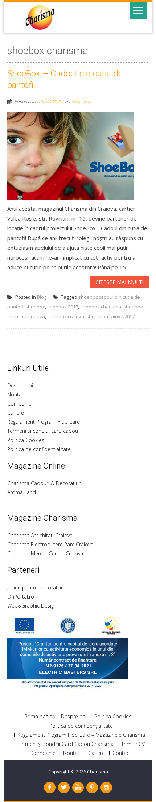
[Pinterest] (92, 787)
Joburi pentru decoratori (35, 587)
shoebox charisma (100, 306)
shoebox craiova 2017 (110, 316)
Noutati (16, 394)
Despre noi (20, 385)
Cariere (15, 412)
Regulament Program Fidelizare (43, 421)
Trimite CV (133, 744)
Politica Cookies (25, 440)
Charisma (97, 771)
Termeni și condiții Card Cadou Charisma (66, 744)
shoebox (35, 306)
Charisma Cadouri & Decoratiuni (45, 483)
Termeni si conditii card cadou (42, 430)
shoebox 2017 (62, 306)
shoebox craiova (65, 316)
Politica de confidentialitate (39, 449)
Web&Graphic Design (32, 605)
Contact (121, 753)
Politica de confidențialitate (81, 726)
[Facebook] (50, 787)
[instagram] (106, 787)
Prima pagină (40, 716)
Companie (19, 403)
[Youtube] (78, 787)
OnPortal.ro (20, 596)
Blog (41, 297)
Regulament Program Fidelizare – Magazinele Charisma (81, 735)
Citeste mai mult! (119, 281)
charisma (81, 101)
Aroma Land (21, 492)
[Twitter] (64, 787)
